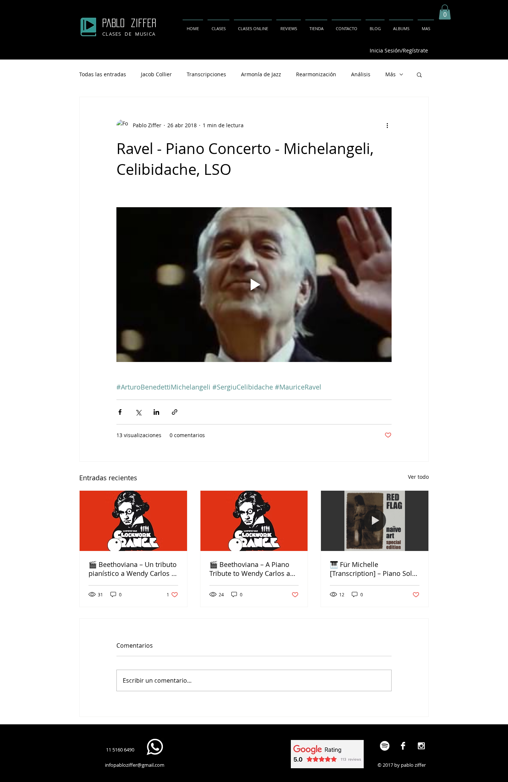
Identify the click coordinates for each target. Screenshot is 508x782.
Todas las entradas (102, 74)
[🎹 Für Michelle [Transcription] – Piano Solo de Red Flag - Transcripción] (374, 521)
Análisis (360, 74)
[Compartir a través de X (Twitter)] (138, 412)
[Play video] (254, 284)
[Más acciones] (387, 125)
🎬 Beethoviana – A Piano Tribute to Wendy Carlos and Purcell (253, 569)
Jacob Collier (156, 74)
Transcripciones (206, 74)
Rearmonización (316, 74)
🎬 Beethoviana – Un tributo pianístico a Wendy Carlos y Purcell (133, 569)
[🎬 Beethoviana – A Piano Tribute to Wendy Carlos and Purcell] (254, 521)
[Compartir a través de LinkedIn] (156, 412)
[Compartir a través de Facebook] (119, 412)
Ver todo (418, 476)
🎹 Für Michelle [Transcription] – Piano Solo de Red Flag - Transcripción (373, 569)
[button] (444, 12)
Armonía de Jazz (261, 74)
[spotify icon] (384, 745)
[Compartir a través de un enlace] (174, 412)
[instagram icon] (421, 745)
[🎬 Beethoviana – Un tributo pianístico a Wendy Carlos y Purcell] (133, 521)
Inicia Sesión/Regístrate (399, 50)
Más (390, 74)
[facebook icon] (403, 745)
